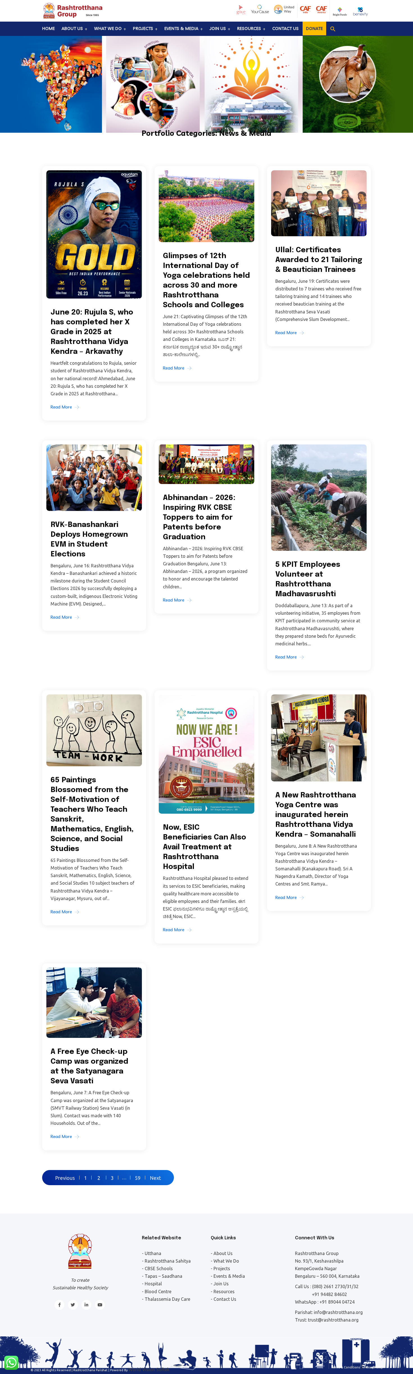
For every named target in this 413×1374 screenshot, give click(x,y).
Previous (65, 1178)
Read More (61, 407)
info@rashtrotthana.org (338, 1312)
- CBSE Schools (157, 1268)
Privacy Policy (373, 1367)
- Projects (220, 1268)
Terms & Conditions (345, 1367)
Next (155, 1178)
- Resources (223, 1291)
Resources (249, 28)
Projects (143, 28)
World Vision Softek (148, 1369)
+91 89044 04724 (337, 1301)
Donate (314, 28)
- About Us (222, 1253)
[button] (333, 29)
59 (137, 1178)
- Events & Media (228, 1276)
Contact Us (285, 28)
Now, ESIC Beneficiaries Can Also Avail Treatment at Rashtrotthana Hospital (204, 847)
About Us (72, 28)
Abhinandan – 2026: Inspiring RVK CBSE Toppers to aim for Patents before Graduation (199, 517)
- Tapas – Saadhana (162, 1276)
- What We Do (225, 1260)
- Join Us (220, 1283)
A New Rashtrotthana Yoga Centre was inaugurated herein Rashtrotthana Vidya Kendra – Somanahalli (315, 815)
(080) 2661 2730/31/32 (335, 1286)
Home (48, 28)
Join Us (218, 28)
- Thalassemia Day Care (166, 1299)
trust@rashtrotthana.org (333, 1319)
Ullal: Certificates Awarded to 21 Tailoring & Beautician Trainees (318, 260)
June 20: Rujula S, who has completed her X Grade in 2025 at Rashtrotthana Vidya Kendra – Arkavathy (92, 332)
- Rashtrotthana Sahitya (166, 1260)
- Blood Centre (156, 1291)
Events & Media (181, 28)
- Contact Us (223, 1299)
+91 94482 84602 (329, 1294)
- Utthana (151, 1253)
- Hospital (152, 1283)
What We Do (108, 28)
